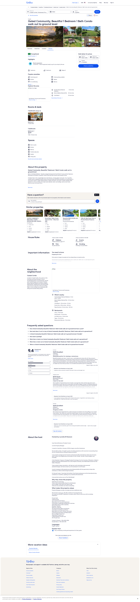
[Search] (97, 201)
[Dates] (60, 12)
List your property (92, 2)
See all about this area (56, 98)
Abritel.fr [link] (88, 573)
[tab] (33, 548)
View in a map (32, 100)
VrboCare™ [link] (28, 573)
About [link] (57, 570)
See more (30, 187)
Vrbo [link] (88, 570)
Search (97, 11)
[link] (96, 15)
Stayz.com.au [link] (89, 580)
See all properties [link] (34, 15)
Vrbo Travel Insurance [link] (30, 584)
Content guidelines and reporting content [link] (64, 591)
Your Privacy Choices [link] (60, 589)
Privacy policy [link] (59, 584)
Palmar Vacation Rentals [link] (34, 552)
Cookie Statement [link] (60, 587)
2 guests (77, 12)
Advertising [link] (28, 587)
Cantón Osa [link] (55, 7)
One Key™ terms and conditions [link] (62, 580)
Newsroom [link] (58, 577)
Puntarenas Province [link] (48, 7)
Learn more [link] (30, 359)
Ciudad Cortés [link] (62, 7)
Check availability (88, 66)
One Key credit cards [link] (30, 582)
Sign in (112, 2)
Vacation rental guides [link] (30, 580)
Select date (84, 57)
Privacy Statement (26, 599)
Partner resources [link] (29, 577)
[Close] (137, 598)
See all (29, 84)
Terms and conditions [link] (60, 582)
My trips (106, 2)
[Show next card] (100, 221)
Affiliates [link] (58, 575)
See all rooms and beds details (35, 159)
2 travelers (84, 62)
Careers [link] (57, 573)
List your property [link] (29, 570)
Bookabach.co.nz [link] (90, 577)
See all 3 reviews (31, 56)
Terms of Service (37, 599)
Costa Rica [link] (41, 7)
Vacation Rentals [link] (34, 7)
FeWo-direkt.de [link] (90, 575)
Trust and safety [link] (29, 575)
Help (100, 2)
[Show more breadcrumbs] (28, 7)
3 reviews (37, 351)
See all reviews (57, 431)
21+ (97, 44)
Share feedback (63, 538)
